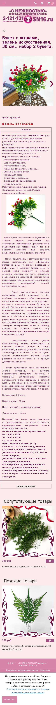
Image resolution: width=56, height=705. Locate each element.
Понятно (9, 699)
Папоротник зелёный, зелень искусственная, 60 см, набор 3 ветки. (26, 647)
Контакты (45, 670)
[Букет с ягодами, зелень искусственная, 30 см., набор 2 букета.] (28, 81)
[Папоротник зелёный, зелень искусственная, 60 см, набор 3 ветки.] (28, 611)
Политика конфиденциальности (22, 670)
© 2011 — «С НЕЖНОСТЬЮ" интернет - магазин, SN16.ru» (28, 664)
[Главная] (4, 31)
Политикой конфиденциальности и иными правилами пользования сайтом (28, 691)
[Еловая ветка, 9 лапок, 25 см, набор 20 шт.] (28, 531)
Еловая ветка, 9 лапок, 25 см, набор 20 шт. (24, 566)
